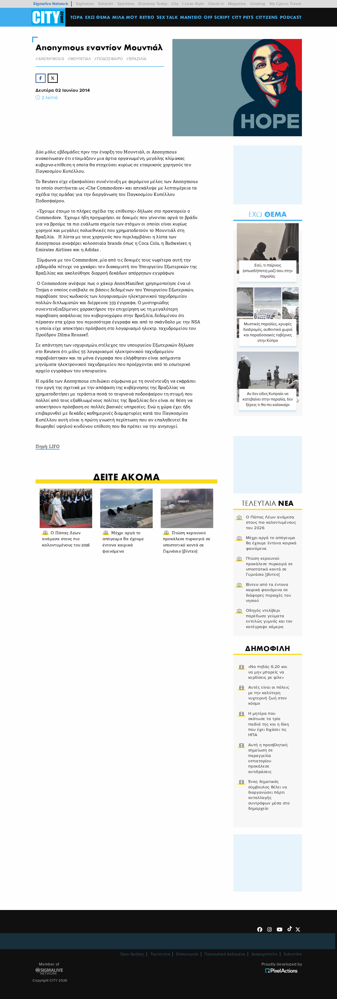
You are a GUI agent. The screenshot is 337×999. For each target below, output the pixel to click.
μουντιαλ (80, 58)
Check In (216, 3)
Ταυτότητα (160, 954)
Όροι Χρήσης (132, 954)
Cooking (257, 3)
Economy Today (152, 3)
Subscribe (293, 954)
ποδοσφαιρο (110, 58)
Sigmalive (85, 3)
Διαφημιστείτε (264, 954)
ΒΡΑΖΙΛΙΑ (137, 58)
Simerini (105, 3)
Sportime (125, 3)
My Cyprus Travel (285, 3)
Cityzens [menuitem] (267, 17)
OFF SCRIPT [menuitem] (217, 17)
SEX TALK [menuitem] (167, 17)
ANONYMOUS (51, 58)
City (174, 3)
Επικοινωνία (187, 954)
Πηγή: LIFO (48, 447)
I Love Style (193, 3)
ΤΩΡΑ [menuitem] (76, 17)
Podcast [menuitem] (291, 17)
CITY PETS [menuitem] (243, 17)
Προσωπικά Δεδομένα (224, 954)
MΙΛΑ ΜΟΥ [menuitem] (124, 17)
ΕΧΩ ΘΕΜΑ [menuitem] (97, 17)
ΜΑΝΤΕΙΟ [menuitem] (191, 17)
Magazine (237, 3)
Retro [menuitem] (147, 17)
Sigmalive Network (50, 3)
